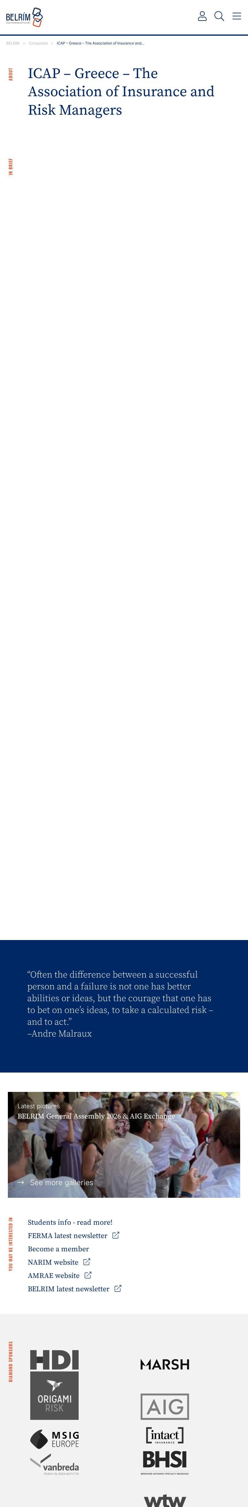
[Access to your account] (202, 16)
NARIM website (54, 1262)
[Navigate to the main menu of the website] (237, 16)
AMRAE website (54, 1275)
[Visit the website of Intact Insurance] (164, 1435)
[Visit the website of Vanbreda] (54, 1464)
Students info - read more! (70, 1222)
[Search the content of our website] (219, 16)
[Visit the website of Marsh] (164, 1364)
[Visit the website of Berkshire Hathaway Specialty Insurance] (164, 1463)
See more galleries (61, 1182)
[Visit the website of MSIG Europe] (54, 1439)
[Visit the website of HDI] (54, 1360)
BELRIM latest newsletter (69, 1289)
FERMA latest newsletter (68, 1235)
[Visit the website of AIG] (164, 1407)
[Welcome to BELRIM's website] (24, 17)
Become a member (58, 1249)
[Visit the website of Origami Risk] (54, 1395)
